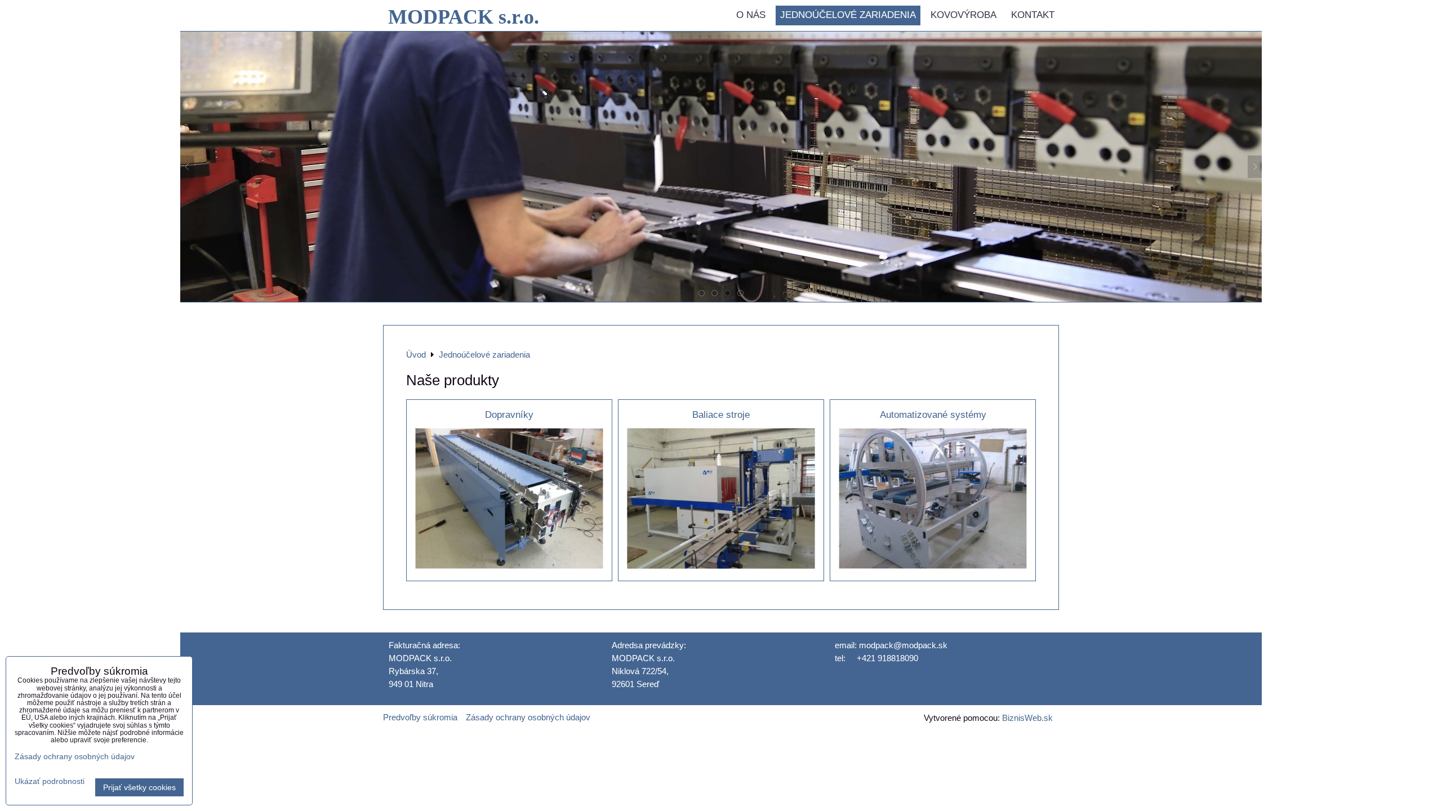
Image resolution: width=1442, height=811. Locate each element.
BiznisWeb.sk (1027, 718)
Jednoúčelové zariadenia (848, 15)
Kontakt (1032, 15)
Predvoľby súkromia (420, 717)
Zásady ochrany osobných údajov (528, 717)
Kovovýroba (963, 15)
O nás (750, 15)
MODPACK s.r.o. (463, 17)
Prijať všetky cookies (139, 787)
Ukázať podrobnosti (49, 781)
